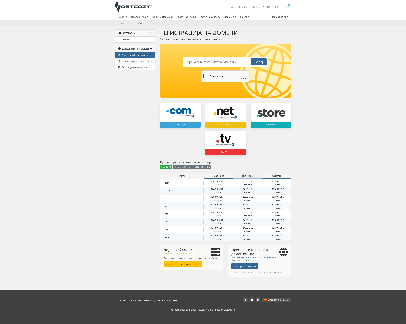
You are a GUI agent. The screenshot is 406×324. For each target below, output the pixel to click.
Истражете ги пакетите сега (183, 264)
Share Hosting (125, 39)
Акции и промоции (163, 16)
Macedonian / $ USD (278, 299)
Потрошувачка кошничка (134, 67)
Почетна (122, 16)
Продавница (138, 16)
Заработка (230, 16)
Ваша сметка (279, 16)
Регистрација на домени (134, 55)
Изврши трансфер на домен (136, 61)
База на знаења (187, 16)
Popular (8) (166, 167)
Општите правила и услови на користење (154, 300)
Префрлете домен (244, 266)
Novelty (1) (193, 167)
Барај (259, 62)
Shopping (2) (180, 167)
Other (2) (205, 167)
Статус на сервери (210, 16)
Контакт (244, 16)
